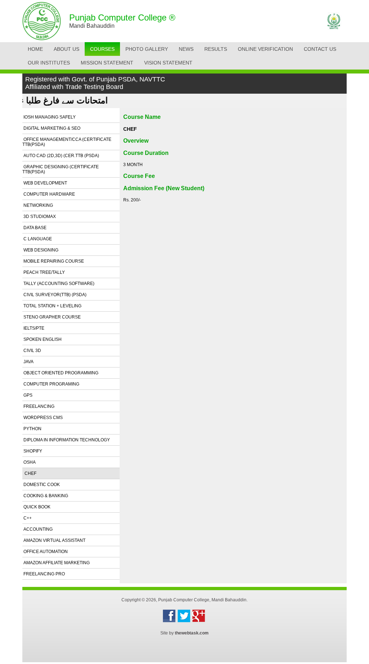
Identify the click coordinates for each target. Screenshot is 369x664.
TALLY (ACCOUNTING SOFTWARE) (58, 283)
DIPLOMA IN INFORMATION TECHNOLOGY (66, 439)
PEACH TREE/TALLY (43, 272)
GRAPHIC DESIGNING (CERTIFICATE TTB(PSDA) (60, 169)
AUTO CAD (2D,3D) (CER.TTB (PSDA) (60, 155)
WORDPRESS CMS (42, 417)
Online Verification (265, 49)
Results (215, 49)
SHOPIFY (32, 451)
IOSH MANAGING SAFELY (49, 117)
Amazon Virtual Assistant (53, 540)
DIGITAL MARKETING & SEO (51, 128)
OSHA (29, 462)
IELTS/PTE (33, 328)
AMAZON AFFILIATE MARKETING (56, 562)
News (186, 49)
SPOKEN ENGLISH (42, 339)
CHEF (29, 473)
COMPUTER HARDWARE (48, 194)
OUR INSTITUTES (49, 63)
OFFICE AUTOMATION (45, 551)
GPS (27, 395)
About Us (66, 49)
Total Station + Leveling (51, 305)
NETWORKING (37, 205)
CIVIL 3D (31, 350)
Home (35, 49)
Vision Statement (168, 63)
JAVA (28, 361)
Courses (102, 49)
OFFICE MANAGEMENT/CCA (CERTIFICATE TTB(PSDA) (66, 142)
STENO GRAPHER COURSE (51, 317)
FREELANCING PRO (43, 573)
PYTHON (31, 428)
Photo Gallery (146, 49)
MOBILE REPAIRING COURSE (53, 261)
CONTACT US (320, 49)
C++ (27, 518)
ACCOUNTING (37, 529)
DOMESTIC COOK (41, 484)
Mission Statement (107, 63)
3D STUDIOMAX (39, 216)
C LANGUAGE (37, 238)
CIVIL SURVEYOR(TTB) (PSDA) (54, 294)
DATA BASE (34, 227)
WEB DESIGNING (40, 250)
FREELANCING (38, 406)
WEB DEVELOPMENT (44, 183)
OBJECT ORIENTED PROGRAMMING (60, 372)
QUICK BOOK (36, 506)
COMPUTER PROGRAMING (50, 384)
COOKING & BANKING (45, 495)
